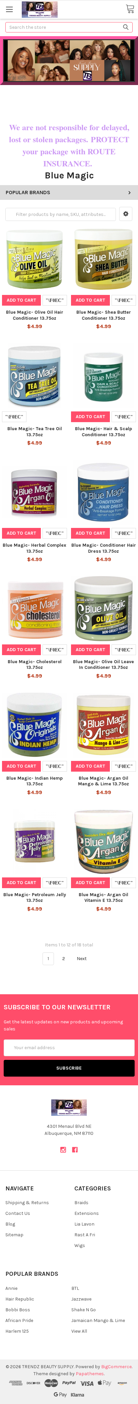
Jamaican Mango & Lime (98, 1320)
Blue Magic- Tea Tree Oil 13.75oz (34, 432)
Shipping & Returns (27, 1202)
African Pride (19, 1320)
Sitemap (14, 1235)
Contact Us (17, 1213)
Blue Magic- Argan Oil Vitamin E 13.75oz (103, 898)
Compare (55, 300)
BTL (75, 1288)
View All (79, 1331)
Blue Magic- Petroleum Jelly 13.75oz (34, 898)
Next (82, 958)
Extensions (86, 1213)
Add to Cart (21, 300)
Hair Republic (19, 1299)
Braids (81, 1202)
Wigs (79, 1245)
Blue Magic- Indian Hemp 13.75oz (34, 781)
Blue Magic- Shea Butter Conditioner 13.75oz (103, 315)
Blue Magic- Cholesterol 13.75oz (35, 665)
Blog (10, 1224)
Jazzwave (81, 1299)
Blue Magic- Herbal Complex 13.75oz (34, 548)
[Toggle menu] (9, 9)
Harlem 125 (17, 1331)
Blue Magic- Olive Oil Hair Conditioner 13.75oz (34, 315)
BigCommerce (116, 1367)
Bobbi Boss (17, 1310)
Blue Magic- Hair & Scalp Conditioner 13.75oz (103, 432)
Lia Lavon (84, 1224)
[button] (125, 214)
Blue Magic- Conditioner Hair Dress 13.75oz (103, 548)
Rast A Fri (84, 1235)
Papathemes (90, 1374)
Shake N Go (83, 1310)
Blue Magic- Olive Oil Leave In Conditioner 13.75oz (103, 665)
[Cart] (130, 9)
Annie (11, 1288)
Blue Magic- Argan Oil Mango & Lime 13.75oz (103, 781)
